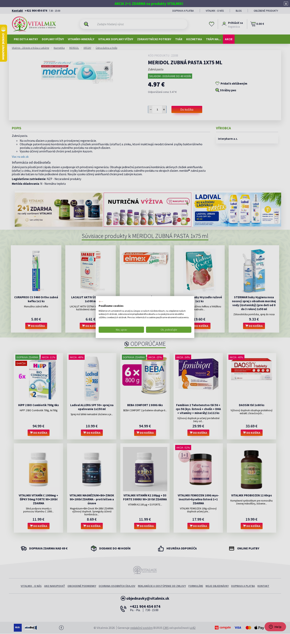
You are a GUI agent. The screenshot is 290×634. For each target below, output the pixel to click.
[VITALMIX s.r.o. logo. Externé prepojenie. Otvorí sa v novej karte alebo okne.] (101, 301)
